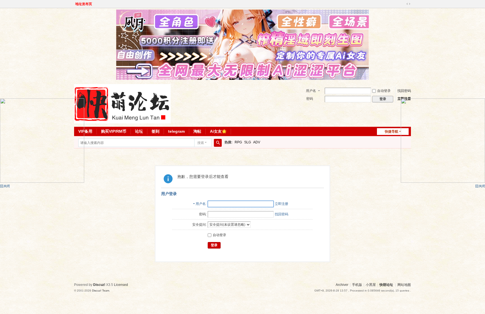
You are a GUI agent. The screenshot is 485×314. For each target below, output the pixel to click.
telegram (176, 131)
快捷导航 (391, 132)
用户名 (311, 91)
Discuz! (99, 285)
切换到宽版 (408, 3)
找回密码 (404, 91)
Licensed (121, 285)
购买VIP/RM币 (113, 131)
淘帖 (197, 131)
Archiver (342, 285)
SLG (247, 142)
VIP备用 (85, 131)
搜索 (200, 143)
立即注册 (281, 204)
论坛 (139, 131)
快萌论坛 (386, 285)
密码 (309, 99)
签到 (155, 131)
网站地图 (404, 285)
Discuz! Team (100, 290)
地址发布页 (83, 4)
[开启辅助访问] (403, 3)
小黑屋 (371, 285)
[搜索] (218, 143)
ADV (256, 142)
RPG (238, 142)
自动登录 (384, 91)
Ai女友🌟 (218, 131)
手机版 (357, 285)
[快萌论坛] (122, 103)
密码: (203, 214)
